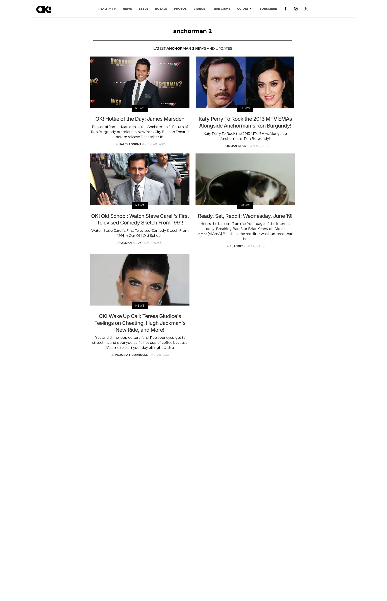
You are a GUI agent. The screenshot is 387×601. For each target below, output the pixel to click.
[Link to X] (306, 8)
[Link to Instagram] (296, 8)
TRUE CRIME (221, 8)
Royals (161, 8)
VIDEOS (199, 8)
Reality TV (107, 8)
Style (143, 8)
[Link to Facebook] (285, 8)
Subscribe (268, 8)
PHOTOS (180, 8)
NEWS (127, 8)
